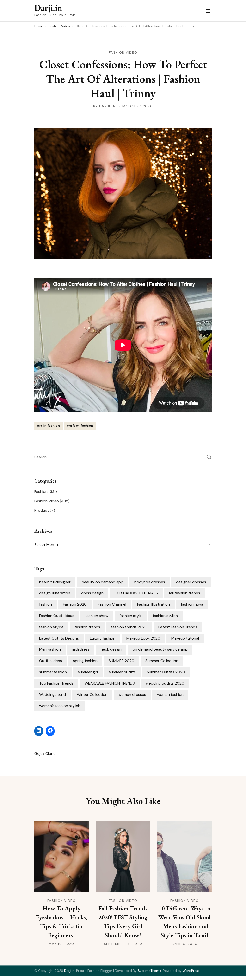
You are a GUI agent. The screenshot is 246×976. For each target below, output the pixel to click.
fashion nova (192, 604)
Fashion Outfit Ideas (56, 615)
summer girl (88, 672)
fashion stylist (51, 626)
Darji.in (48, 7)
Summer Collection (161, 660)
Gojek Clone (44, 753)
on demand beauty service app (160, 649)
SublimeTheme (149, 971)
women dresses (132, 694)
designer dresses (191, 581)
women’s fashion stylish (59, 705)
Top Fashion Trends (56, 683)
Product (41, 510)
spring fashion (85, 660)
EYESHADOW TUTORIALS (136, 593)
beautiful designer (55, 581)
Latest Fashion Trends (177, 626)
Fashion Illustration (153, 604)
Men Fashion (50, 649)
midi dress (81, 649)
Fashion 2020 (75, 604)
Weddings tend (52, 694)
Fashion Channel (112, 604)
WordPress (191, 971)
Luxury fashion (102, 638)
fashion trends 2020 (129, 626)
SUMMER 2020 (121, 660)
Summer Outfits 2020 (166, 672)
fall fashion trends (184, 593)
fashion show (96, 615)
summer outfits (122, 672)
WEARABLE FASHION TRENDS (110, 683)
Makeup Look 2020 (143, 638)
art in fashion (48, 425)
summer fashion (53, 672)
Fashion (41, 491)
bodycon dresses (149, 581)
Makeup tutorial (185, 638)
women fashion (170, 694)
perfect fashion (80, 425)
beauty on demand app (102, 581)
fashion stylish (165, 615)
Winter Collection (92, 694)
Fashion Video (123, 52)
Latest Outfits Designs (59, 638)
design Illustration (54, 593)
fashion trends (87, 626)
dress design (92, 593)
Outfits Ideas (50, 660)
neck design (111, 649)
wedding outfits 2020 (165, 683)
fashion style (130, 615)
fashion (45, 604)
